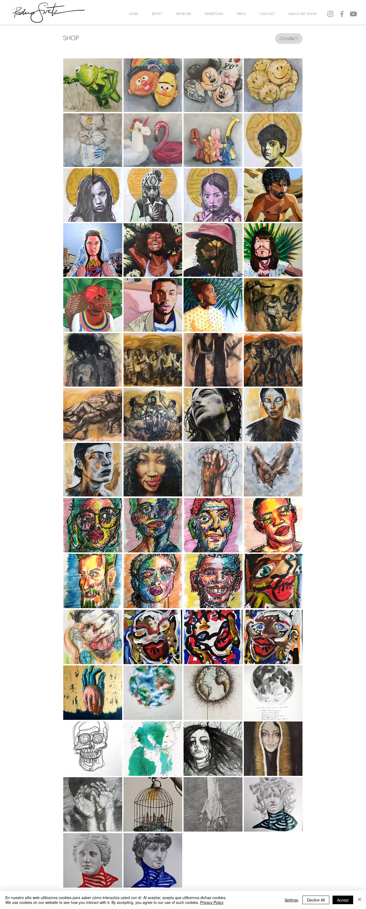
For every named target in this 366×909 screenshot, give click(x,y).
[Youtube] (353, 14)
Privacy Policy (211, 902)
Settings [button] (291, 900)
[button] (92, 85)
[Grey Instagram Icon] (330, 14)
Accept (343, 900)
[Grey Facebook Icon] (342, 14)
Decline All (316, 900)
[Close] (359, 900)
